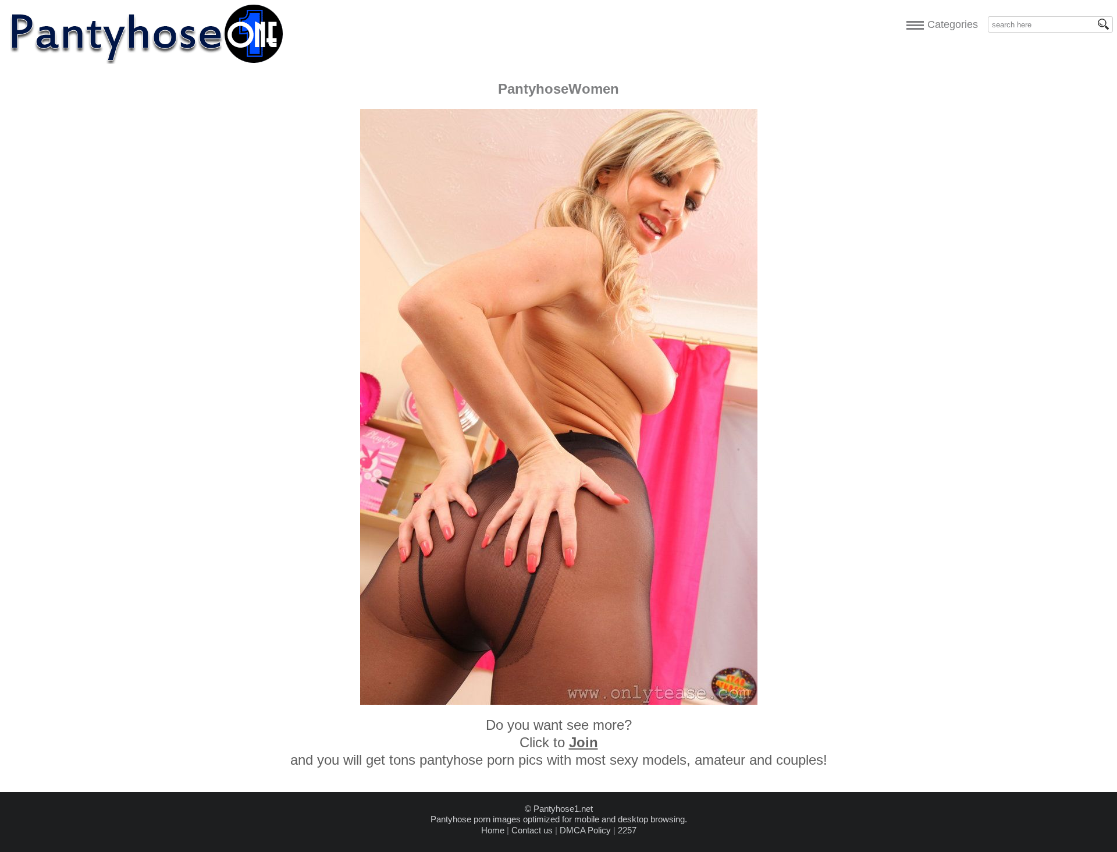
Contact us (532, 830)
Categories (950, 24)
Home (492, 830)
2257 (627, 830)
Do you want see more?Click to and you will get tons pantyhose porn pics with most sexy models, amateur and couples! (558, 742)
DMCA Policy (585, 830)
